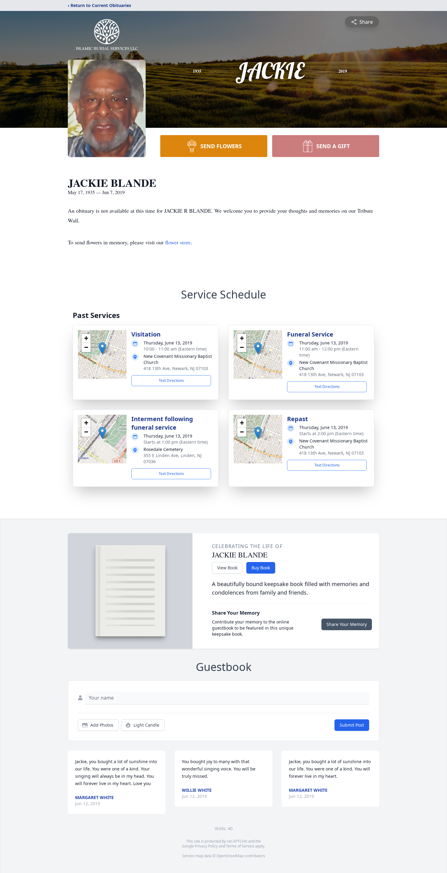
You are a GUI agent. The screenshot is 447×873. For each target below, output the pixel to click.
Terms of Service (240, 846)
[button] (102, 348)
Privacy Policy (206, 846)
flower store (178, 242)
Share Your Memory (347, 624)
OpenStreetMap (230, 855)
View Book (227, 568)
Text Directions (171, 380)
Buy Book (260, 568)
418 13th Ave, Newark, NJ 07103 (176, 368)
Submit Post (352, 725)
